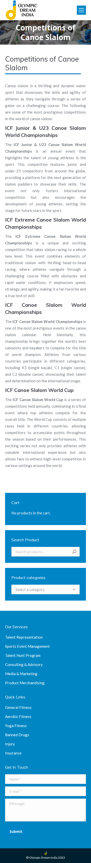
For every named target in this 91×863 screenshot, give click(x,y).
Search (74, 551)
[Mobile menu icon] (81, 10)
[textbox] (30, 589)
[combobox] (45, 589)
